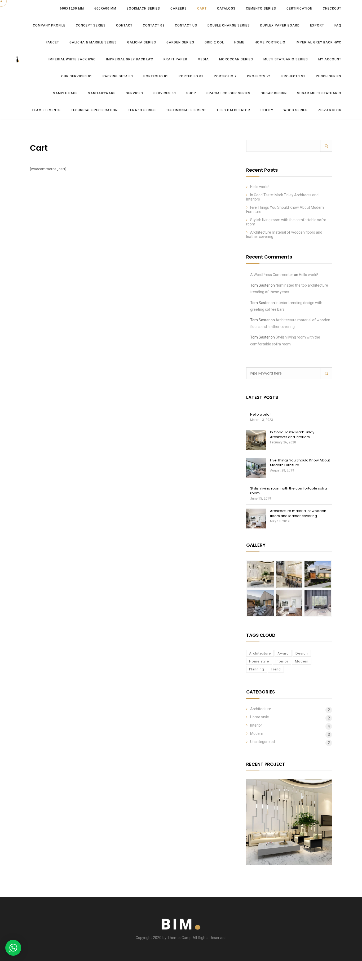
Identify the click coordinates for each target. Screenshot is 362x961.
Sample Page (65, 93)
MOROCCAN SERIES (236, 59)
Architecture (260, 653)
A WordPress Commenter (271, 275)
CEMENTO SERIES (261, 8)
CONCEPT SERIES (91, 25)
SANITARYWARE (102, 93)
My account (329, 59)
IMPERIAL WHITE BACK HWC (72, 59)
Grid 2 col (214, 42)
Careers (178, 8)
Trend (276, 669)
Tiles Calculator (233, 110)
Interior (282, 661)
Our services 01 (76, 76)
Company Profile (49, 25)
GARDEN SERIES (180, 42)
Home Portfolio (270, 42)
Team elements (46, 110)
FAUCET (52, 42)
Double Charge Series (229, 25)
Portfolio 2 (225, 76)
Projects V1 (259, 76)
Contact (124, 25)
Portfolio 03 (191, 76)
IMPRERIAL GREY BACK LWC (129, 59)
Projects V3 (293, 76)
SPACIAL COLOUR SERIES (228, 93)
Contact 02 (154, 25)
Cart (202, 8)
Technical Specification (94, 110)
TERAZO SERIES (142, 110)
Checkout (332, 8)
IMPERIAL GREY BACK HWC (318, 42)
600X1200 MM (72, 8)
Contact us (186, 25)
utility (267, 110)
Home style (259, 661)
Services (134, 93)
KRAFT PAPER (175, 59)
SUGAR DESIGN (274, 93)
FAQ (337, 25)
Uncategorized (262, 742)
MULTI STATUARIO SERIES (285, 59)
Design (301, 653)
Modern (301, 661)
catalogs (226, 8)
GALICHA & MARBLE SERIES (93, 42)
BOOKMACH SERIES (143, 8)
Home (239, 42)
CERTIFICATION (299, 8)
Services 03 (164, 93)
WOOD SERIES (296, 110)
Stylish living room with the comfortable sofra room (288, 491)
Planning (256, 669)
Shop (191, 93)
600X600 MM (105, 8)
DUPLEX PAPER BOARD (280, 25)
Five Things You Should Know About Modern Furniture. (300, 463)
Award (283, 653)
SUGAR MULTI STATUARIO (319, 93)
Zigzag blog (329, 110)
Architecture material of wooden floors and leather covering (298, 513)
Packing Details (118, 76)
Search (326, 146)
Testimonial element (186, 110)
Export (317, 25)
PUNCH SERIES (328, 76)
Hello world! (259, 187)
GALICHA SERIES (141, 42)
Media (203, 59)
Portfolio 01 (155, 76)
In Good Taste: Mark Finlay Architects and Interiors (292, 434)
